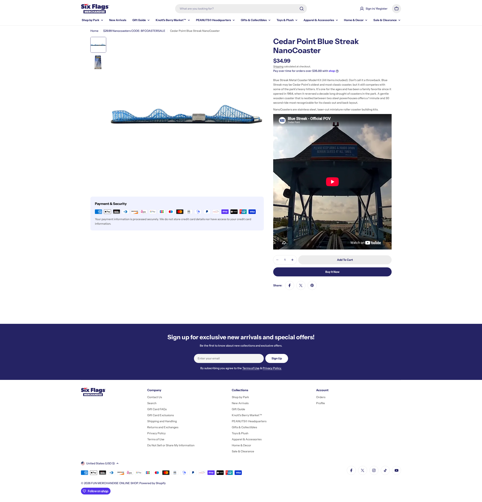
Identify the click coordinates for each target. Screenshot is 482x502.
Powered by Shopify (152, 483)
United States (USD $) (100, 463)
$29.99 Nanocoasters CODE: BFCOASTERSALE (134, 31)
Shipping (278, 66)
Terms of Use (250, 368)
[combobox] (241, 8)
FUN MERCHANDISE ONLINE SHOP (114, 483)
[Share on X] (300, 285)
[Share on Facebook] (289, 285)
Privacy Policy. (272, 368)
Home (94, 31)
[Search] (301, 8)
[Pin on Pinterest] (312, 285)
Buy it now (332, 272)
